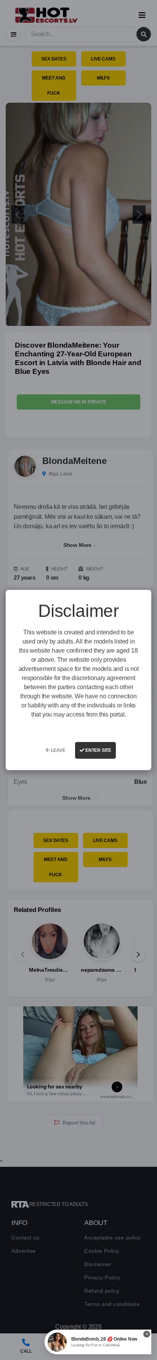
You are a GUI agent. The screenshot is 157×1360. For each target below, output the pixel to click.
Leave (58, 750)
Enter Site (97, 750)
